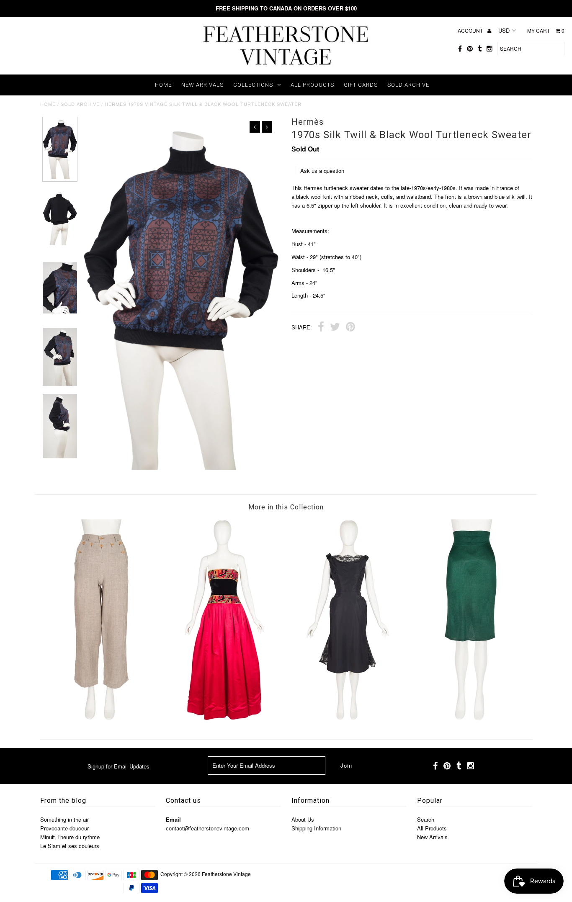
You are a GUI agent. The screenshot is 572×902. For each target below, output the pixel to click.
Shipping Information (316, 828)
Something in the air (64, 819)
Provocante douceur (64, 828)
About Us (302, 819)
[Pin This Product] (350, 327)
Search (425, 819)
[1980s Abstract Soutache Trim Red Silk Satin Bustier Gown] (224, 718)
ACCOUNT (471, 30)
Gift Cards (361, 85)
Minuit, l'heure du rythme (70, 837)
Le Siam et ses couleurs (69, 846)
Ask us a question (322, 171)
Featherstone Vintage (226, 873)
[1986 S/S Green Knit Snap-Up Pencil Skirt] (470, 718)
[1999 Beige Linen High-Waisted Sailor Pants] (101, 718)
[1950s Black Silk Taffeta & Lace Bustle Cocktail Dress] (347, 718)
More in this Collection (286, 507)
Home (163, 85)
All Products (312, 85)
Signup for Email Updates (118, 766)
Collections (253, 85)
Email (173, 819)
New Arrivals (202, 85)
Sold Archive (408, 85)
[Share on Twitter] (335, 327)
